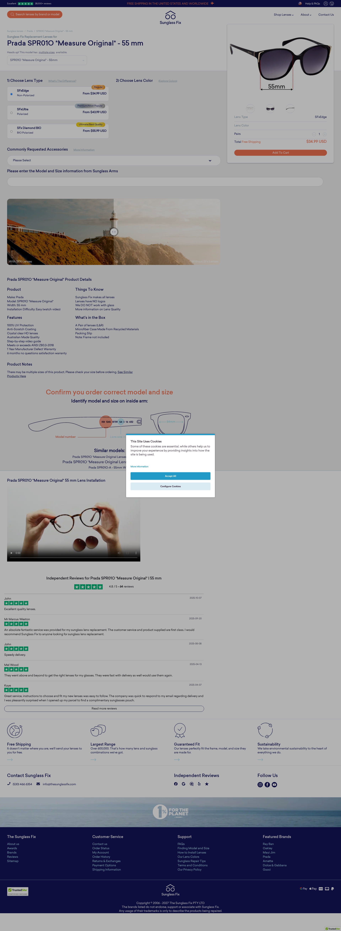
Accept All (170, 476)
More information (139, 466)
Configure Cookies (170, 486)
